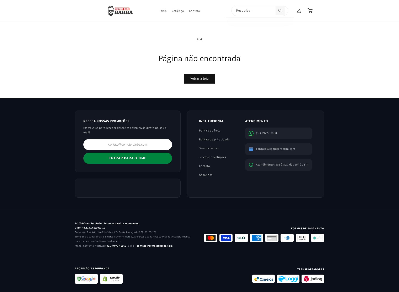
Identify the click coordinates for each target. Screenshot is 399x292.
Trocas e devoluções (212, 157)
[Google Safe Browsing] (86, 279)
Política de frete (209, 130)
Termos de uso (209, 148)
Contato (204, 166)
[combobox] (260, 11)
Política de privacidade (214, 139)
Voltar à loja (199, 78)
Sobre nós (206, 175)
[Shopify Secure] (111, 279)
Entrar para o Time (128, 158)
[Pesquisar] (280, 10)
